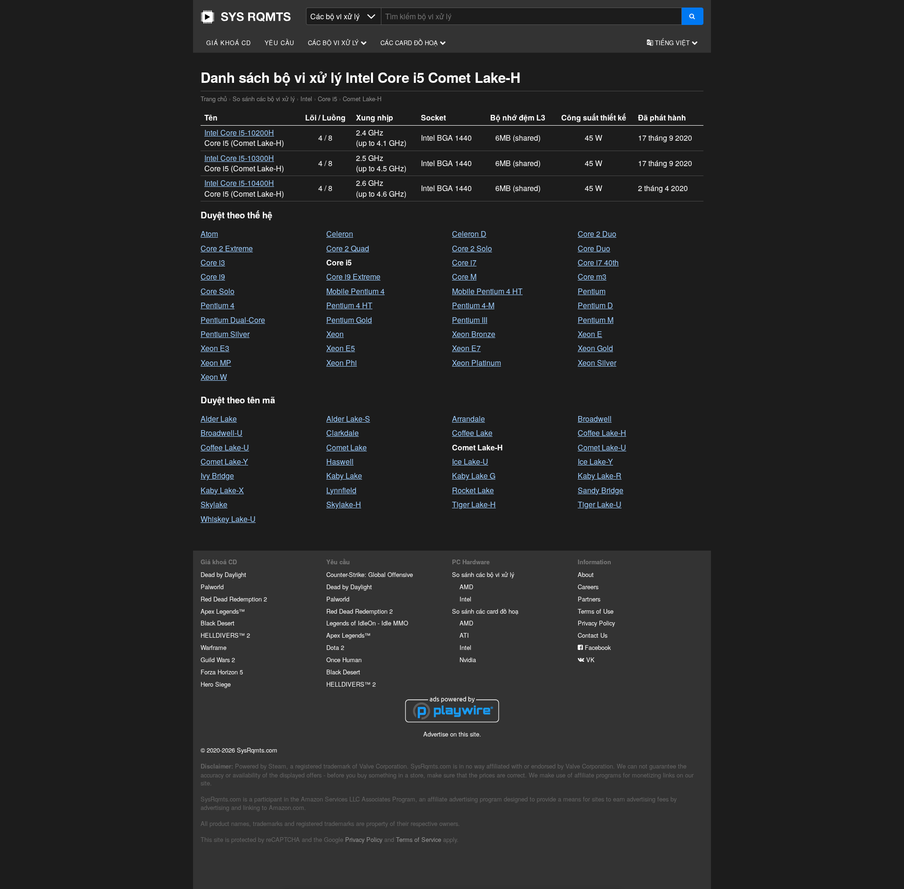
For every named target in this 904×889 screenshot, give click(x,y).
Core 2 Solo (472, 248)
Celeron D (469, 233)
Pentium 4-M (473, 305)
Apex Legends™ (223, 611)
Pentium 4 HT (349, 305)
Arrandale (468, 418)
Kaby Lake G (473, 475)
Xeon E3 (215, 348)
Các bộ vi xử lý (334, 42)
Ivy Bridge (217, 475)
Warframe (213, 647)
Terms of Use (595, 611)
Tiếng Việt (672, 42)
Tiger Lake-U (600, 504)
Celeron (339, 233)
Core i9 (213, 276)
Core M (464, 276)
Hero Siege (216, 684)
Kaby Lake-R (600, 475)
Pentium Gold (349, 319)
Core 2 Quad (347, 248)
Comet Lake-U (602, 447)
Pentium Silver (225, 333)
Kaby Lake (344, 475)
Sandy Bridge (600, 490)
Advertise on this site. (452, 733)
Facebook (597, 647)
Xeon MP (216, 362)
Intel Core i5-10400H (239, 182)
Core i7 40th (598, 262)
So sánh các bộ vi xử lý (264, 98)
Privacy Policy (596, 622)
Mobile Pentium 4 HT (487, 291)
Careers (588, 586)
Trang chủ (246, 16)
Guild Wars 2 (218, 659)
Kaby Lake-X (222, 490)
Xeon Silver (597, 362)
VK (589, 659)
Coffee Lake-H (602, 432)
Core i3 (213, 262)
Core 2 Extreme (227, 248)
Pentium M (595, 319)
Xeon (335, 333)
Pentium (591, 291)
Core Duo (594, 248)
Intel (306, 98)
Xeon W (214, 376)
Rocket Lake (473, 490)
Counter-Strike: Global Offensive (369, 574)
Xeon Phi (341, 362)
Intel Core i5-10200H (239, 132)
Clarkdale (342, 432)
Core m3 (592, 276)
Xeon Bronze (473, 333)
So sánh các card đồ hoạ (485, 611)
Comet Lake (346, 447)
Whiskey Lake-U (228, 518)
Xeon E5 (340, 348)
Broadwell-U (221, 432)
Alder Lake (219, 418)
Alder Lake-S (348, 418)
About (586, 574)
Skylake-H (343, 504)
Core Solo (217, 291)
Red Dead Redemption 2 (234, 598)
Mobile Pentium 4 (355, 291)
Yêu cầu (280, 42)
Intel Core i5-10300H (239, 157)
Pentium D (595, 305)
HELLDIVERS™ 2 (225, 635)
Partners (589, 598)
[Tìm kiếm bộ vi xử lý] (692, 16)
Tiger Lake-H (474, 504)
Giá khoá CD (228, 42)
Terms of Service (418, 839)
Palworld (212, 586)
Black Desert (217, 622)
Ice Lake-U (470, 461)
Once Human (344, 659)
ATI (464, 635)
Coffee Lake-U (225, 447)
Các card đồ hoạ (410, 42)
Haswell (340, 461)
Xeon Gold (595, 348)
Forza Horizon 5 (222, 671)
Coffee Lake (472, 432)
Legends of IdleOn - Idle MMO (367, 622)
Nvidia (468, 659)
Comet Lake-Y (224, 461)
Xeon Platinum (476, 362)
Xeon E (590, 333)
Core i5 (327, 98)
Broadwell (595, 418)
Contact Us (592, 635)
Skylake (214, 504)
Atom (209, 233)
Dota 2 (335, 647)
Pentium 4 (217, 305)
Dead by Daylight (223, 574)
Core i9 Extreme (353, 276)
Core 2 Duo (597, 233)
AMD (466, 586)
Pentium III (469, 319)
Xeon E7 (466, 348)
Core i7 (464, 262)
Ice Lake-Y (595, 461)
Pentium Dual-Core (233, 319)
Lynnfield (341, 490)
